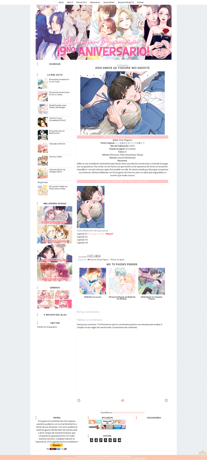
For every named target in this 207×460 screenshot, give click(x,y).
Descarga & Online (96, 234)
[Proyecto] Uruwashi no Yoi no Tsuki (59, 80)
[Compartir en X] (94, 256)
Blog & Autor (43, 182)
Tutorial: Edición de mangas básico (57, 170)
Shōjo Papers (123, 456)
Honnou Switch (55, 156)
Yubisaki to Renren (57, 143)
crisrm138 (105, 456)
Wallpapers (108, 2)
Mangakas (95, 2)
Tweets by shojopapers (47, 327)
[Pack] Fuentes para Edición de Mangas (57, 106)
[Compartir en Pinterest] (99, 256)
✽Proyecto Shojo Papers (97, 259)
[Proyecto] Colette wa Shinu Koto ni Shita (58, 187)
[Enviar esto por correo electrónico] (88, 256)
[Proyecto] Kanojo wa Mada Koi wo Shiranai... (122, 298)
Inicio (61, 2)
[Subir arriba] (202, 454)
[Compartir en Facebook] (96, 256)
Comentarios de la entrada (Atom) (128, 412)
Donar (140, 2)
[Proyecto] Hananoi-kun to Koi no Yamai (59, 93)
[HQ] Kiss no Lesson (92, 297)
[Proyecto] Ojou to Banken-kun (57, 132)
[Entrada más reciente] (78, 400)
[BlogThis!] (91, 256)
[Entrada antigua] (166, 400)
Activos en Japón (117, 259)
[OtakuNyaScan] (119, 428)
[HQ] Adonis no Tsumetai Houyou (151, 298)
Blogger (140, 458)
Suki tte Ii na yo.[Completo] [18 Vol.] (57, 119)
